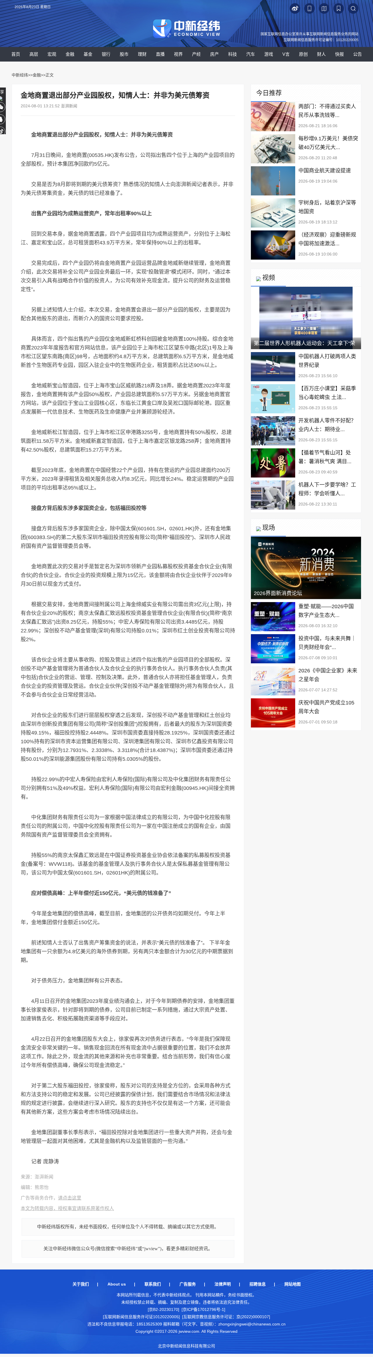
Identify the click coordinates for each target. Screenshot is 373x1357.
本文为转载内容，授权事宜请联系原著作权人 (67, 1208)
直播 (160, 54)
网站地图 (292, 1284)
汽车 (250, 54)
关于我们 (81, 1284)
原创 (303, 54)
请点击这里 (69, 1197)
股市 (124, 54)
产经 (196, 54)
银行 (106, 54)
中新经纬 (20, 75)
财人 (321, 54)
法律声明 (222, 1284)
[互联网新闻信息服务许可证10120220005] (141, 1316)
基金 (88, 54)
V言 (286, 54)
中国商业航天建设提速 (324, 171)
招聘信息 (257, 1284)
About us (117, 1284)
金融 (70, 54)
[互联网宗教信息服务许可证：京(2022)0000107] (226, 1316)
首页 (15, 54)
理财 (142, 54)
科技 (232, 54)
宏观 (51, 54)
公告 (357, 54)
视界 (178, 54)
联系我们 (153, 1284)
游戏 (268, 54)
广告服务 (188, 1284)
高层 (33, 54)
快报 (339, 54)
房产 (214, 54)
